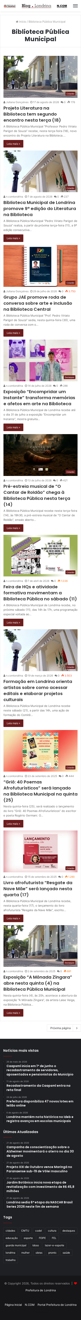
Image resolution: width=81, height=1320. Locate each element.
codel (38, 1230)
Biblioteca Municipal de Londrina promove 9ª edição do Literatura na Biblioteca (39, 208)
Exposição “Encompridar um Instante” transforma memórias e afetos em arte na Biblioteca (39, 398)
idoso (35, 1245)
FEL (54, 1238)
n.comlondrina (14, 196)
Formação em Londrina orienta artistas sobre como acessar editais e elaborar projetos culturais (37, 690)
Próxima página (60, 1028)
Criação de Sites (40, 1312)
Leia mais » (13, 143)
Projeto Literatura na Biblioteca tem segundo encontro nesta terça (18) (32, 114)
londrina (10, 1252)
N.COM (30, 1304)
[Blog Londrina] (35, 5)
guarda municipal (16, 1245)
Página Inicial (13, 1304)
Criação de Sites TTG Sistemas (40, 1297)
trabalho (11, 1260)
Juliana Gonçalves (17, 102)
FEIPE (42, 1238)
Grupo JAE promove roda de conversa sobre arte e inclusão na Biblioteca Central (37, 303)
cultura (52, 1230)
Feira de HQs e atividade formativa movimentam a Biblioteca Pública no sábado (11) (40, 593)
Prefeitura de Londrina (40, 1290)
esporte (28, 1238)
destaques (68, 1230)
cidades (10, 1230)
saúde (66, 1252)
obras (39, 1252)
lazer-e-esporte (54, 1245)
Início (22, 21)
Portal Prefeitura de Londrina (57, 1304)
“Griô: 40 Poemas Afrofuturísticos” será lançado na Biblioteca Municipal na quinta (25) (40, 791)
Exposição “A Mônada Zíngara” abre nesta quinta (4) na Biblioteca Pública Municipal (37, 983)
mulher (25, 1252)
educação (12, 1238)
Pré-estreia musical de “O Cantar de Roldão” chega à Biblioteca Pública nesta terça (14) (36, 495)
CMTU (25, 1230)
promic (52, 1252)
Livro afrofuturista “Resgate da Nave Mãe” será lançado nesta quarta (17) (37, 889)
